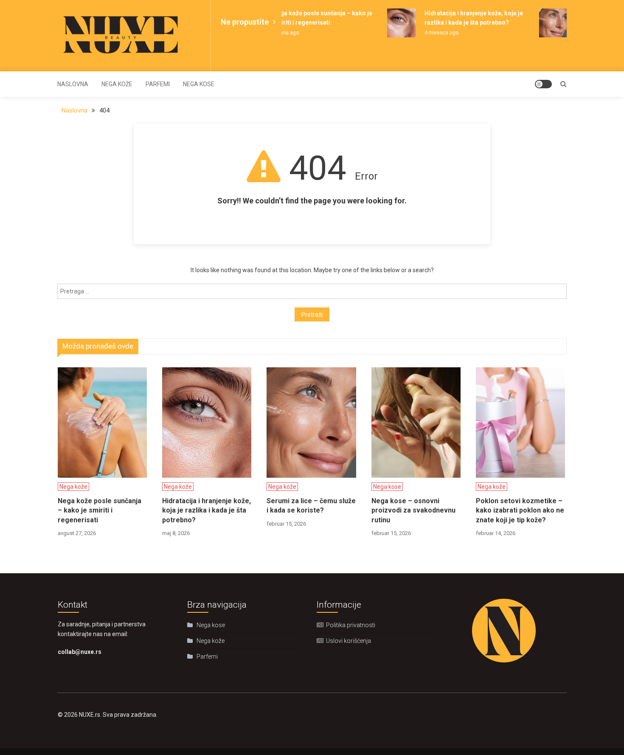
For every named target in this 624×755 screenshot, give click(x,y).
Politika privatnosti (350, 625)
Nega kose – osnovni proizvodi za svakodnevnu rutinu (413, 510)
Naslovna (72, 84)
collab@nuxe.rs (79, 651)
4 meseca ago (437, 33)
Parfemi (158, 84)
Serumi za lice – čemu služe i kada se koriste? (311, 505)
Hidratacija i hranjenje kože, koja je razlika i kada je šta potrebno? (206, 510)
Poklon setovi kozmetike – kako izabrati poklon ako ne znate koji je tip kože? (520, 510)
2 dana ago (281, 33)
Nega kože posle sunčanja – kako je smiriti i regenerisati (99, 510)
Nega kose (198, 84)
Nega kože (116, 84)
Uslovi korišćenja (348, 640)
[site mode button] (543, 84)
